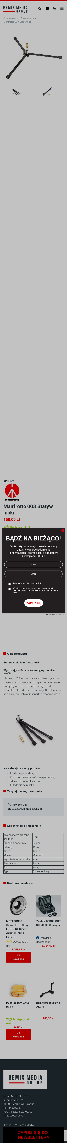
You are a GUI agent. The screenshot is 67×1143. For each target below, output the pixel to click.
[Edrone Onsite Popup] (33, 571)
